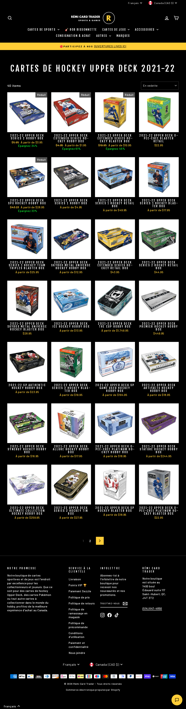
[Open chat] (176, 699)
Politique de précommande (78, 625)
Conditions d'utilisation (76, 634)
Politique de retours (82, 603)
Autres (102, 36)
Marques (123, 36)
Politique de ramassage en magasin (78, 613)
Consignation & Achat (73, 36)
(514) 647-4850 (152, 608)
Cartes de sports (42, 29)
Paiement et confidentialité (78, 644)
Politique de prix (79, 597)
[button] (12, 706)
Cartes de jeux (114, 29)
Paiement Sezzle (80, 591)
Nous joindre (77, 652)
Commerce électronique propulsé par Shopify (93, 689)
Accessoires (145, 29)
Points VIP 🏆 (78, 585)
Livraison (75, 579)
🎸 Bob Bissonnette (81, 29)
